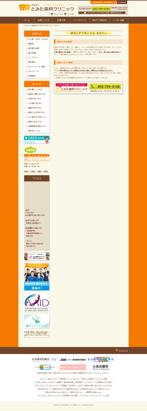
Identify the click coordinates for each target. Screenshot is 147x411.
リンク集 (70, 14)
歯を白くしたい (104, 389)
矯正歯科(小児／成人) (104, 382)
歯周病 (59, 382)
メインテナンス (74, 379)
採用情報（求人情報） (71, 395)
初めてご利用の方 (88, 379)
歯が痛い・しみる (75, 385)
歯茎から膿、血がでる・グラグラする (98, 385)
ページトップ (123, 350)
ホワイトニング (40, 385)
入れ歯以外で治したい (88, 389)
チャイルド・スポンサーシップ (49, 395)
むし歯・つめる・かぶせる (44, 382)
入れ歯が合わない (57, 389)
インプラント (89, 382)
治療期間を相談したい (94, 392)
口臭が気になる (43, 389)
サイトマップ (58, 14)
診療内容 (34, 25)
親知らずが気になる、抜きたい (56, 392)
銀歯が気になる (72, 389)
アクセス (85, 395)
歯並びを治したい (76, 392)
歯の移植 (79, 382)
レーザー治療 (102, 379)
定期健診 (64, 385)
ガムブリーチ (53, 385)
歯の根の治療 (68, 382)
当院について (52, 379)
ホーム (27, 25)
